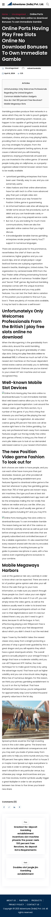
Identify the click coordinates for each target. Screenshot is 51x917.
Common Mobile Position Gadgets (20, 96)
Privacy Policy (16, 904)
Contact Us (33, 904)
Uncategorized (19, 14)
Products (37, 900)
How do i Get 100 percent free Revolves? (23, 100)
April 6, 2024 (9, 73)
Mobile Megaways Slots (15, 103)
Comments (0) (9, 801)
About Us (11, 900)
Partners (23, 900)
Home (5, 14)
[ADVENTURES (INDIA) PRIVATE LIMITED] (25, 4)
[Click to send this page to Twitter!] (9, 807)
